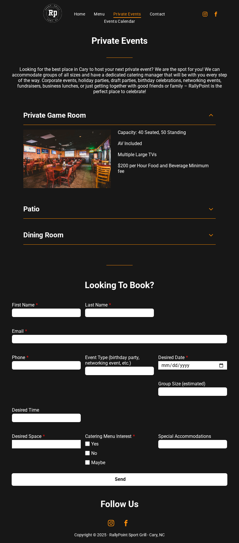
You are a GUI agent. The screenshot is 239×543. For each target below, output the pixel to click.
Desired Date (171, 357)
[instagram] (205, 14)
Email (18, 331)
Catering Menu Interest (108, 436)
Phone (18, 357)
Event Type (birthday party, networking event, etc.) (112, 360)
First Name (23, 305)
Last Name (96, 305)
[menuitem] (80, 14)
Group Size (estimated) (181, 384)
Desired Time (25, 410)
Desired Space (26, 436)
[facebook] (215, 14)
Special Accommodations (184, 436)
